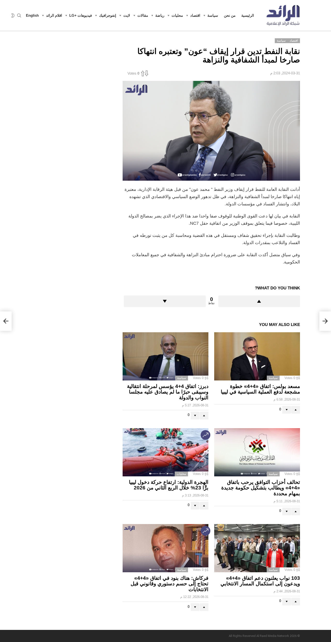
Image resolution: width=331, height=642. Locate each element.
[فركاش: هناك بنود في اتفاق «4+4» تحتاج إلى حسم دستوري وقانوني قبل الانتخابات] (165, 548)
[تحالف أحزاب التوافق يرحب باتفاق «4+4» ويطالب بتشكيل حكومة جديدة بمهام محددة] (257, 452)
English (32, 15)
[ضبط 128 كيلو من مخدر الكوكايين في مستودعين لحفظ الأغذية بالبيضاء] (325, 321)
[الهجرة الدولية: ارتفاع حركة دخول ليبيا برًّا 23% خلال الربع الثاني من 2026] (165, 452)
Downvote (165, 301)
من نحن (230, 15)
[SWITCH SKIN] (13, 15)
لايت (126, 15)
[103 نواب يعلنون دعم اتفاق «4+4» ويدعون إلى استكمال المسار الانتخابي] (257, 548)
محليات (177, 15)
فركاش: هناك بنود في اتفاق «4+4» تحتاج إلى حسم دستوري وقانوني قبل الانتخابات (169, 583)
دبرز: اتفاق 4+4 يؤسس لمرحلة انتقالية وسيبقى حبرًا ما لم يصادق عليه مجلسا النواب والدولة (167, 391)
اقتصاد (195, 15)
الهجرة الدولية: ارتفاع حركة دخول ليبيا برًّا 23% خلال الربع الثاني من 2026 (168, 485)
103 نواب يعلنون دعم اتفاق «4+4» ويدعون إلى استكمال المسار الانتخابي (260, 581)
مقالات (142, 15)
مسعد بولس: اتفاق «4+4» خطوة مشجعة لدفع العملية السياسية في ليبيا (260, 389)
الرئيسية (247, 15)
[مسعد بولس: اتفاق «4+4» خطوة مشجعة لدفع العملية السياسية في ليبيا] (257, 356)
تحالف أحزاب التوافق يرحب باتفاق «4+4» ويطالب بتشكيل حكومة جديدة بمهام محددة (260, 487)
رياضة (159, 15)
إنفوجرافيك (107, 15)
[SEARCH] (19, 15)
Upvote (259, 301)
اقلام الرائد (54, 15)
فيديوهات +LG (80, 15)
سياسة (212, 15)
